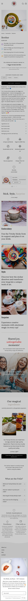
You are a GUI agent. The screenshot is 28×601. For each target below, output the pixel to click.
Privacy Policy (8, 598)
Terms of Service (16, 598)
